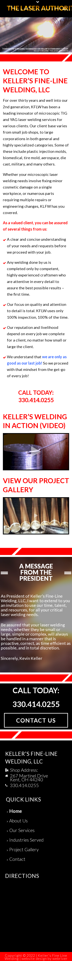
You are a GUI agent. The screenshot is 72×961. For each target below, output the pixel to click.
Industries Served (26, 840)
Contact (17, 859)
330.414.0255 (24, 785)
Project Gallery (24, 849)
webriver (60, 958)
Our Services (22, 830)
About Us (18, 820)
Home (15, 811)
